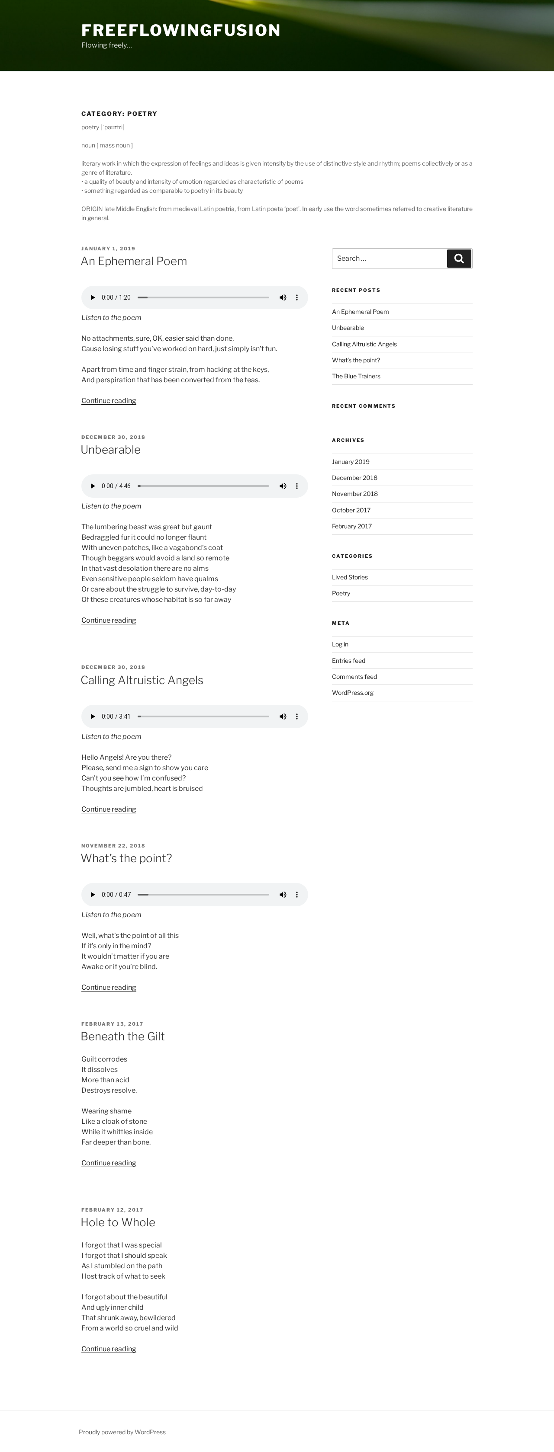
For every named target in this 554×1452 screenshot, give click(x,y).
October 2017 (351, 510)
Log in (340, 644)
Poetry (341, 593)
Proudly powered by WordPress (122, 1432)
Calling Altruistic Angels (142, 680)
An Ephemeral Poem (134, 261)
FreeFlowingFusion (181, 30)
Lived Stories (350, 577)
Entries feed (348, 660)
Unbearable (111, 449)
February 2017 (352, 526)
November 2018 (355, 493)
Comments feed (354, 676)
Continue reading (108, 401)
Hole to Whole (118, 1222)
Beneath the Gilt (123, 1036)
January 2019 (351, 461)
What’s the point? (126, 858)
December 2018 (354, 477)
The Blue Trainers (356, 376)
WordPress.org (353, 692)
